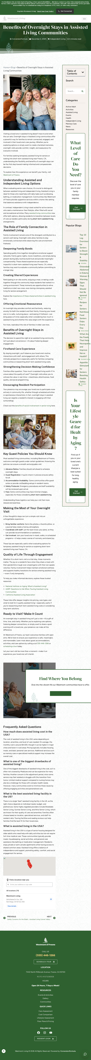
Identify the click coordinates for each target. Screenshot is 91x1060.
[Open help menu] (85, 1054)
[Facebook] (38, 1032)
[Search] (82, 91)
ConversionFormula (68, 1051)
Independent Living (57, 39)
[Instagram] (44, 1032)
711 (56, 2)
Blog (13, 67)
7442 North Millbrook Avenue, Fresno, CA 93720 (45, 972)
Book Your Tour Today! (45, 11)
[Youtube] (51, 1032)
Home (6, 67)
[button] (83, 72)
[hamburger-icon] (84, 18)
